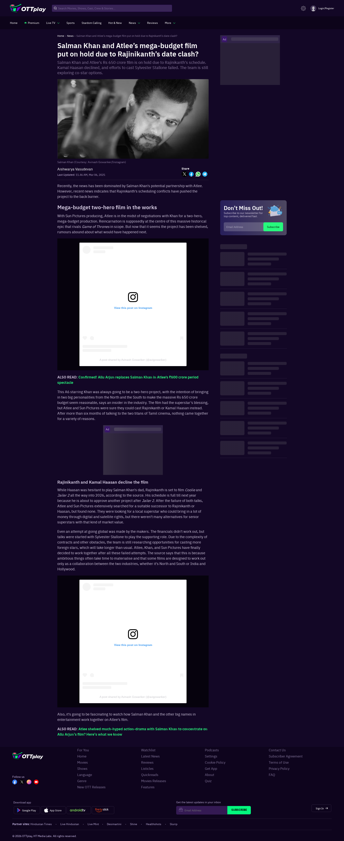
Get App (211, 768)
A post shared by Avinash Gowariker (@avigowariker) (133, 359)
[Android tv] (78, 810)
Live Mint (93, 824)
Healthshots (153, 824)
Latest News (150, 756)
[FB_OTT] (14, 782)
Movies (82, 762)
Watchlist (148, 750)
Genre (81, 780)
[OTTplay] (28, 8)
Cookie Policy (215, 762)
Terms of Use (279, 762)
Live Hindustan (69, 824)
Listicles (147, 768)
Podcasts (212, 750)
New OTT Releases (91, 787)
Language (84, 774)
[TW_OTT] (22, 782)
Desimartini (114, 824)
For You (83, 750)
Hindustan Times (41, 824)
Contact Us (277, 750)
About (209, 774)
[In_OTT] (29, 782)
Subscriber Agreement (286, 756)
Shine (133, 824)
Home (81, 756)
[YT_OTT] (36, 782)
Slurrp (173, 824)
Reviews (147, 762)
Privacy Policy (279, 768)
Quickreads (149, 774)
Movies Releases (153, 780)
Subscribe (273, 227)
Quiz (208, 780)
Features (147, 787)
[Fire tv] (103, 810)
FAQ (272, 774)
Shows (82, 768)
